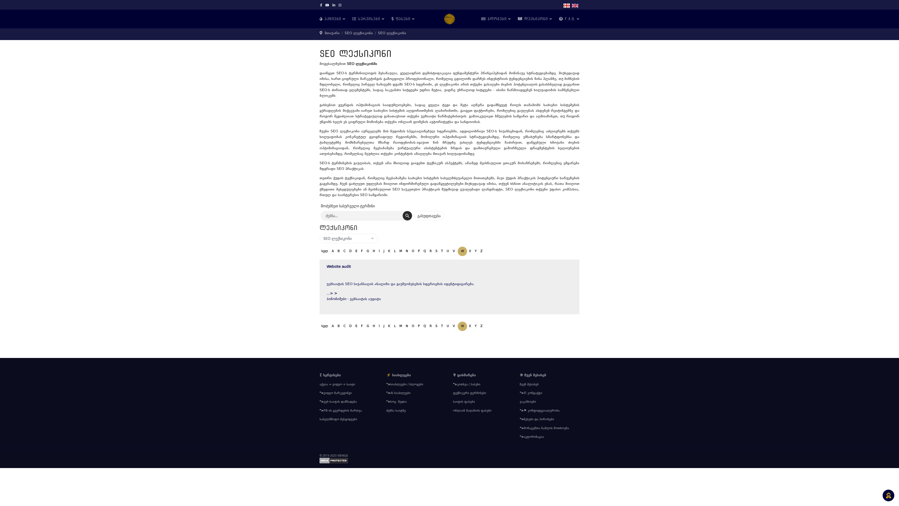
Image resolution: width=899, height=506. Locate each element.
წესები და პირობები (539, 419)
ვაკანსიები (528, 402)
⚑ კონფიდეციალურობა (542, 411)
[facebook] (321, 5)
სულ (324, 251)
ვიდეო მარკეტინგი (338, 393)
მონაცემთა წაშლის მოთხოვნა (546, 428)
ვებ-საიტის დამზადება (340, 402)
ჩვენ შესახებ (529, 384)
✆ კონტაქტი (533, 393)
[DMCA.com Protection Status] (449, 460)
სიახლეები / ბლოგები (406, 384)
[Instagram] (340, 5)
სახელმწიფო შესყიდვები (338, 419)
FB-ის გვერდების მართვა (343, 411)
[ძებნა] (407, 215)
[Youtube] (327, 5)
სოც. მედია (398, 402)
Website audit (339, 267)
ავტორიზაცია (534, 437)
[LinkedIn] (333, 5)
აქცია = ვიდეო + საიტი (337, 384)
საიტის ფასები (464, 402)
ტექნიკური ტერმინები (469, 393)
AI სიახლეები (400, 393)
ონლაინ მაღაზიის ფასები (472, 411)
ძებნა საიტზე (396, 411)
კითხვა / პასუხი (468, 384)
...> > (332, 293)
